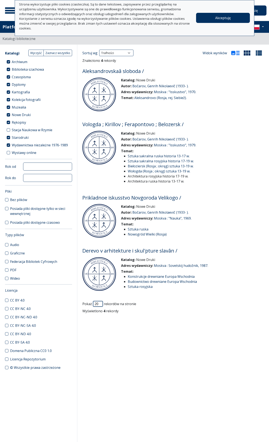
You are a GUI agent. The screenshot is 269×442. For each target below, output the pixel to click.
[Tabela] (259, 53)
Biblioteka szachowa (28, 69)
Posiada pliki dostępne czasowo (35, 222)
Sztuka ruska (138, 229)
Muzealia (19, 107)
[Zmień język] (257, 27)
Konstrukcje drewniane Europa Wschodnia (161, 276)
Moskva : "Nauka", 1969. (172, 218)
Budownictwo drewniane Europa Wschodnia (162, 281)
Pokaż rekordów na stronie (109, 304)
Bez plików (18, 199)
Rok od (10, 166)
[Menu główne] (10, 10)
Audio (14, 244)
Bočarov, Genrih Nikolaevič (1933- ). (160, 86)
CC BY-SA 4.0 (20, 342)
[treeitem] (38, 62)
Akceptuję (223, 18)
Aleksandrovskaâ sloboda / (113, 70)
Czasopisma (21, 77)
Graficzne (17, 253)
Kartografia (21, 92)
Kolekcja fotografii (26, 99)
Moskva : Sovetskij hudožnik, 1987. (181, 265)
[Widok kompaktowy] (247, 53)
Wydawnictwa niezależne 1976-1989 (40, 145)
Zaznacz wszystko (57, 53)
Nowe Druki (21, 114)
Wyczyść (36, 53)
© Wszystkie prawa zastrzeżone (35, 367)
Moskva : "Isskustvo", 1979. (175, 145)
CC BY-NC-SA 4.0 (23, 325)
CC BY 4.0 (17, 300)
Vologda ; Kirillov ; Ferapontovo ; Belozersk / (133, 124)
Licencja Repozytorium (28, 359)
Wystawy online (24, 152)
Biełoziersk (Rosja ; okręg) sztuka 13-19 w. (161, 166)
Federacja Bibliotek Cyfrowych (33, 261)
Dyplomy (19, 84)
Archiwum (19, 62)
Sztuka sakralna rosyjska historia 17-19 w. (161, 161)
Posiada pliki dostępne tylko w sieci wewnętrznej (37, 211)
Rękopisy (19, 122)
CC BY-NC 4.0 (20, 308)
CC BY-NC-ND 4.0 (23, 317)
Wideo (15, 278)
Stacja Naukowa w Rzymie (32, 130)
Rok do (10, 178)
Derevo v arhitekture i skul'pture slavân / (129, 250)
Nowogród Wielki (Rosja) (147, 234)
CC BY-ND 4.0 (20, 334)
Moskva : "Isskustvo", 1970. (175, 92)
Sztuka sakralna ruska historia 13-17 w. (159, 156)
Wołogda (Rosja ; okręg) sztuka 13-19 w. (159, 171)
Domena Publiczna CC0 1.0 (31, 350)
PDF (13, 270)
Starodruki (20, 137)
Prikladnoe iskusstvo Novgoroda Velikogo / (131, 197)
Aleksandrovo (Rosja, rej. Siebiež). (160, 97)
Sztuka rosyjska (140, 286)
